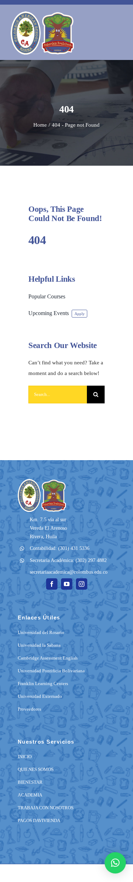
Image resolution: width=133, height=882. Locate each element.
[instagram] (81, 584)
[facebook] (51, 584)
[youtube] (66, 584)
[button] (115, 862)
